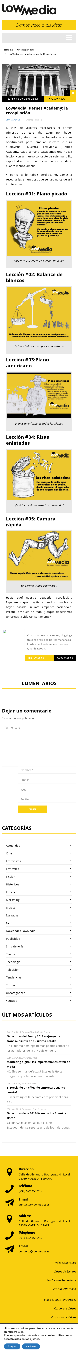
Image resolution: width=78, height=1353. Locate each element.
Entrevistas (13, 861)
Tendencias (13, 977)
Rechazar (31, 1346)
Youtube (11, 1001)
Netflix (10, 923)
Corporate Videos (65, 1308)
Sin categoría (14, 946)
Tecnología (13, 962)
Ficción (10, 876)
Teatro (10, 954)
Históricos (12, 884)
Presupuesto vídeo (64, 1289)
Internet (11, 892)
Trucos (10, 985)
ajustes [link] (34, 1339)
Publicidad (13, 938)
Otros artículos (65, 657)
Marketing (13, 900)
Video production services (60, 1300)
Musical (11, 907)
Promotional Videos (63, 1317)
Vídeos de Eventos (65, 1271)
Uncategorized (25, 49)
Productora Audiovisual (61, 1280)
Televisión (12, 970)
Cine (9, 853)
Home (9, 49)
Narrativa (12, 915)
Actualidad (13, 845)
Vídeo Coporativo (65, 1263)
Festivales (12, 869)
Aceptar (12, 1346)
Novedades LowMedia (20, 931)
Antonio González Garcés (24, 98)
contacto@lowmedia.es (34, 1204)
